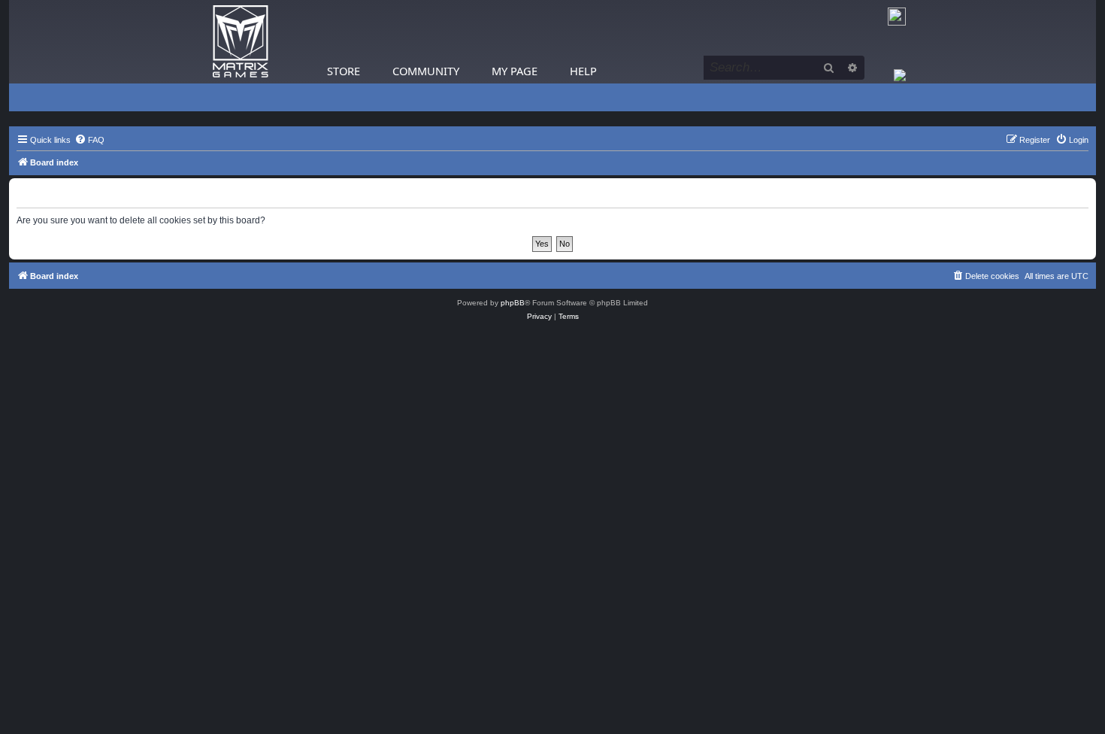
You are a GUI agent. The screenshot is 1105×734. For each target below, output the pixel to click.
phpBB (513, 303)
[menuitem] (89, 140)
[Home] (240, 41)
